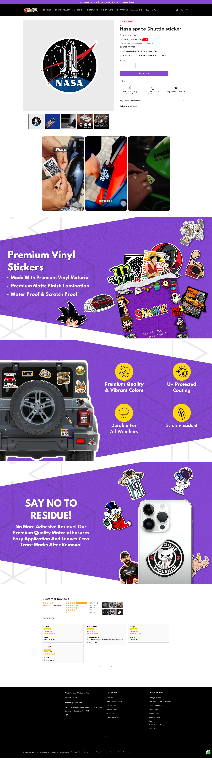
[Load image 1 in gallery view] (36, 121)
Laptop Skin (111, 705)
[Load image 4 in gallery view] (85, 121)
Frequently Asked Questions (160, 702)
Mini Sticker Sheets (114, 702)
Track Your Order (113, 717)
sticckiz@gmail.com (73, 703)
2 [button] (103, 666)
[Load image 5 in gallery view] (101, 121)
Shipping (134, 43)
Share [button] (124, 81)
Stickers (110, 698)
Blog (150, 721)
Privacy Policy (154, 709)
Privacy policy (75, 752)
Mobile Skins (112, 709)
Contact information (124, 752)
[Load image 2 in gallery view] (52, 121)
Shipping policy (87, 752)
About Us (110, 713)
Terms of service (111, 752)
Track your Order (155, 698)
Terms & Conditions (156, 705)
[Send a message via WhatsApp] (208, 752)
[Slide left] (25, 121)
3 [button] (106, 666)
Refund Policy (154, 713)
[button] (48, 10)
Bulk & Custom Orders (157, 725)
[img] (63, 633)
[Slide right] (111, 121)
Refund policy (99, 752)
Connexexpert (64, 752)
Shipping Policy (155, 717)
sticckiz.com (32, 752)
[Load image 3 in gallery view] (68, 121)
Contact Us (153, 729)
